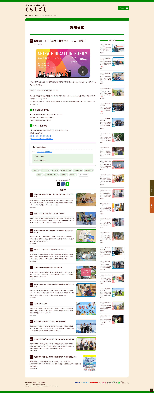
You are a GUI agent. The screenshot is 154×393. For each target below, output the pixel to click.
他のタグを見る (84, 174)
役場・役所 (67, 170)
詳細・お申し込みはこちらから (41, 136)
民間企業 (78, 170)
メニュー (122, 8)
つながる (151, 188)
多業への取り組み (52, 174)
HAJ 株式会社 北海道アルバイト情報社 (35, 382)
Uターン (46, 170)
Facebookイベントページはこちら (42, 139)
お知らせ (31, 15)
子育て (64, 174)
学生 (56, 170)
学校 (40, 174)
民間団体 (89, 170)
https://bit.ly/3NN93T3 (44, 152)
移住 (36, 170)
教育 (73, 174)
